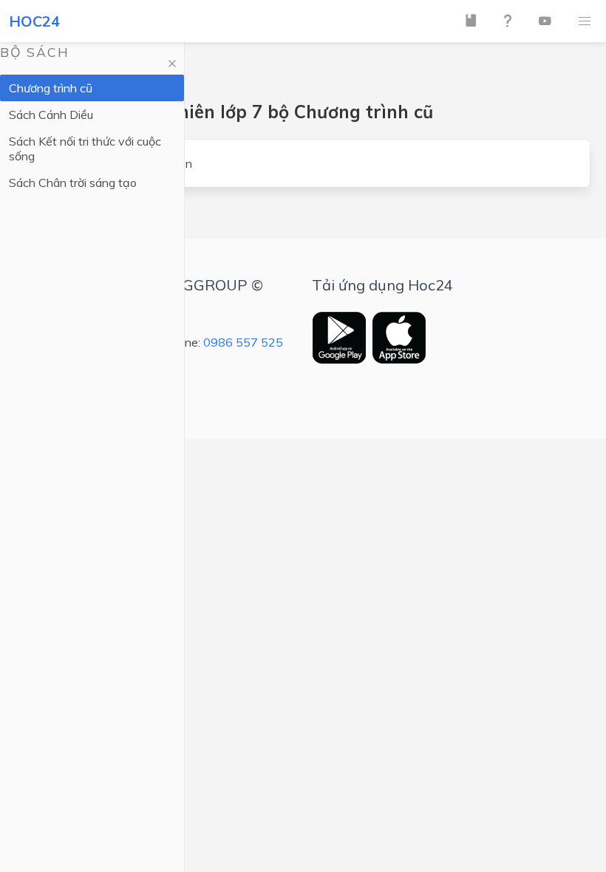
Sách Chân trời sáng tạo (73, 182)
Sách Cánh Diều (51, 114)
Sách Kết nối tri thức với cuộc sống (85, 148)
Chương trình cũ (50, 88)
